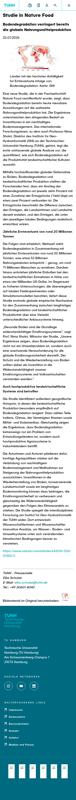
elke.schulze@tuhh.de (30, 582)
